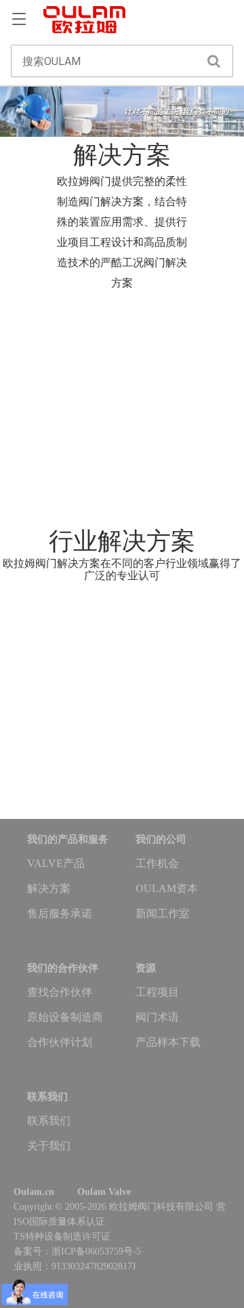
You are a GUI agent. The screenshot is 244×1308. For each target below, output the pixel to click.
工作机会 (157, 863)
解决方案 (48, 888)
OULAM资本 (167, 888)
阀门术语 (157, 1017)
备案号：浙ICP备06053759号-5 (77, 1251)
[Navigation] (19, 20)
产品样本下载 (168, 1042)
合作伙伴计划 (59, 1042)
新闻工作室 (163, 913)
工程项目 (157, 992)
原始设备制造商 (65, 1017)
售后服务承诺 (59, 913)
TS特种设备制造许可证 (62, 1236)
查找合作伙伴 (59, 992)
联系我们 (48, 1120)
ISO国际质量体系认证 (59, 1222)
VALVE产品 (56, 863)
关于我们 (48, 1146)
